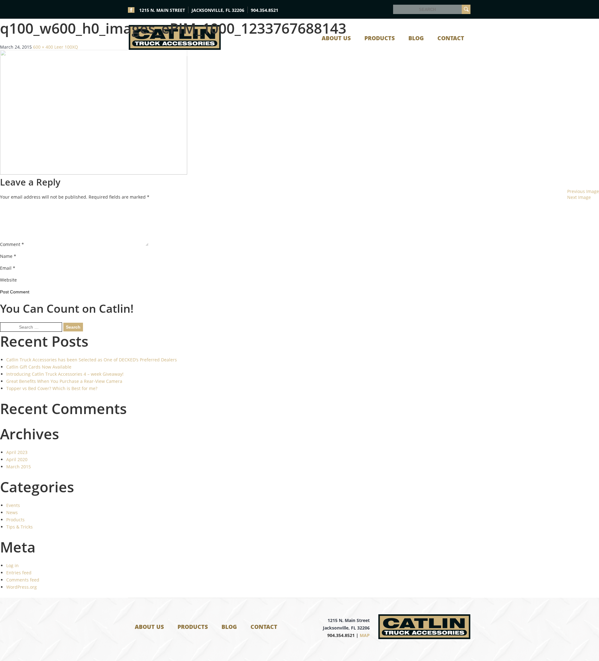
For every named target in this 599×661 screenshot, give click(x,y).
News (12, 512)
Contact (264, 626)
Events (13, 505)
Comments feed (22, 580)
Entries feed (19, 573)
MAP (365, 635)
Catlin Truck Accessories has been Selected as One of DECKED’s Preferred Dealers (91, 360)
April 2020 (16, 459)
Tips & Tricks (19, 527)
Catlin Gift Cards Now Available (38, 367)
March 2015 (18, 467)
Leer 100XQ (66, 47)
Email (7, 268)
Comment (12, 244)
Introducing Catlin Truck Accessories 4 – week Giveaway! (65, 374)
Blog (229, 626)
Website (8, 280)
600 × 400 (43, 47)
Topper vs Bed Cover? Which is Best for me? (51, 388)
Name (8, 256)
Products (15, 520)
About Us (149, 626)
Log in (12, 565)
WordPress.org (21, 587)
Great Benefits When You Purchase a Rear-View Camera (64, 381)
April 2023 (16, 452)
